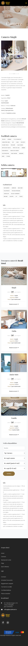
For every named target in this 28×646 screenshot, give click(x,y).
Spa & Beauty (5, 567)
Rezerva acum (13, 304)
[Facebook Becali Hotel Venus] (3, 622)
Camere (3, 556)
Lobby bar (14, 188)
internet (9, 139)
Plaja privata (7, 190)
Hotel (2, 553)
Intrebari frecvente (6, 580)
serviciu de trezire (14, 150)
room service (5, 150)
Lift (16, 196)
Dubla (14, 331)
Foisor (20, 196)
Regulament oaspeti (7, 583)
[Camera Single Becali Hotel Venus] (14, 275)
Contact (3, 577)
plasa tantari (14, 153)
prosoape (13, 145)
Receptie (11, 196)
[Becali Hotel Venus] (5, 3)
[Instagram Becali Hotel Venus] (8, 622)
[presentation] (1, 57)
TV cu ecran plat (17, 139)
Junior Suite (14, 374)
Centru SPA (6, 193)
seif (13, 142)
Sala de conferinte (15, 193)
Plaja (2, 563)
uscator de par (5, 153)
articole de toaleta (6, 147)
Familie (14, 418)
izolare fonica (5, 145)
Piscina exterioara (16, 190)
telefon (3, 139)
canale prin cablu (6, 142)
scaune (8, 156)
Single (14, 287)
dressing (21, 153)
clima (17, 142)
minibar (23, 147)
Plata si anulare (5, 593)
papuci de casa (16, 147)
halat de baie (20, 145)
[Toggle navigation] (26, 3)
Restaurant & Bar (6, 560)
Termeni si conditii (6, 587)
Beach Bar (20, 188)
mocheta (23, 142)
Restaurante (6, 188)
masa (3, 156)
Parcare (5, 196)
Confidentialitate (6, 590)
